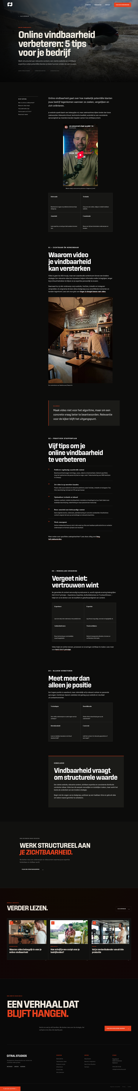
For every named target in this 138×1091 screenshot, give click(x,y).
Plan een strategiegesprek (30, 869)
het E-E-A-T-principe (63, 649)
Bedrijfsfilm (59, 1058)
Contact (107, 4)
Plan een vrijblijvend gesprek (116, 1028)
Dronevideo (59, 1069)
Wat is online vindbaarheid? (26, 102)
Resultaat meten (23, 114)
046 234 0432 (116, 1066)
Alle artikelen (23, 16)
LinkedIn (16, 1066)
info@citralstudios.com (119, 1069)
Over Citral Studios (89, 1064)
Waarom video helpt (24, 105)
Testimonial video (61, 1061)
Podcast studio (60, 1064)
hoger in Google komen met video (93, 291)
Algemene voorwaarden (115, 1086)
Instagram (10, 1066)
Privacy (124, 1086)
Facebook (22, 1066)
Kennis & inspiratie (89, 1061)
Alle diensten (60, 1072)
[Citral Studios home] (27, 1056)
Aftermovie (59, 1066)
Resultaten (98, 4)
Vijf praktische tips (23, 108)
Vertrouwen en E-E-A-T (24, 111)
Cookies (129, 1086)
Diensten (88, 4)
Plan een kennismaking (122, 4)
